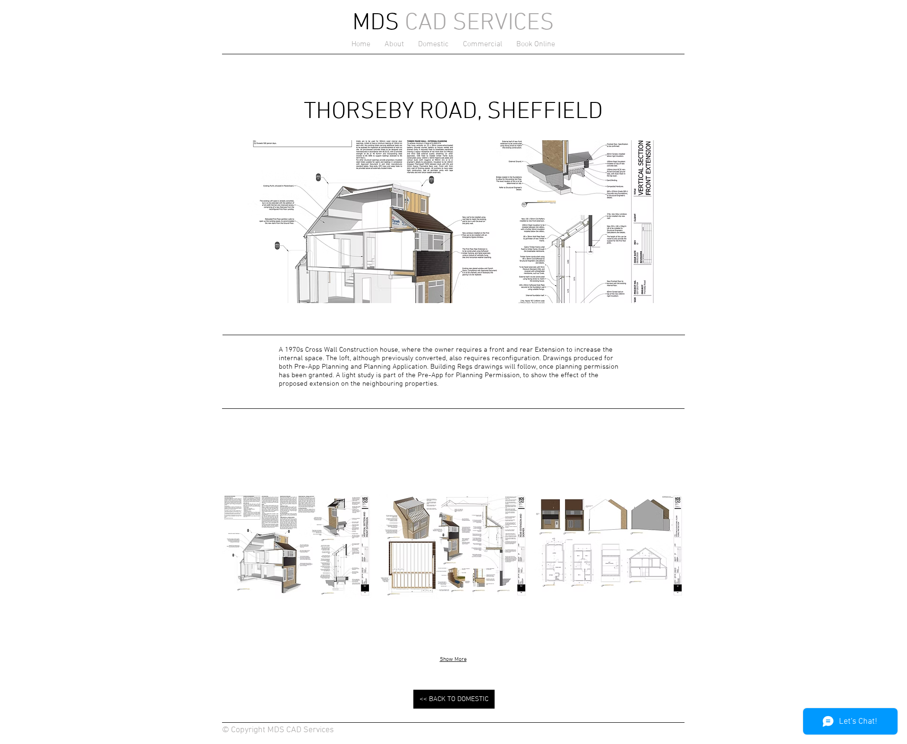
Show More (453, 659)
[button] (296, 546)
